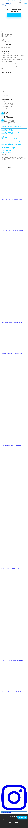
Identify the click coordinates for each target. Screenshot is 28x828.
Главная (3, 74)
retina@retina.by (7, 109)
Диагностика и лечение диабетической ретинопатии (11, 67)
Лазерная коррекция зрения (8, 57)
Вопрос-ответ (5, 76)
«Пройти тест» (22, 817)
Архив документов (6, 152)
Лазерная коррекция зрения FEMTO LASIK (12, 55)
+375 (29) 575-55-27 (18, 4)
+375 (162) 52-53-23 (18, 5)
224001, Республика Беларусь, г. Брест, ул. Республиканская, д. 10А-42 (9, 122)
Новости (3, 83)
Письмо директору (6, 150)
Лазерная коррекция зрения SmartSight (11, 59)
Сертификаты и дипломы (7, 93)
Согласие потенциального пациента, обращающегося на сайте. (10, 146)
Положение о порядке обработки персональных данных (10, 130)
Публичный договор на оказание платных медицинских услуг (12, 127)
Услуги (3, 91)
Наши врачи (4, 80)
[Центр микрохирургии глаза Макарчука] (6, 4)
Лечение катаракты (6, 61)
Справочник (4, 95)
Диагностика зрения (6, 53)
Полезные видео (5, 87)
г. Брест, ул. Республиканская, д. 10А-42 (15, 0)
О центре (3, 85)
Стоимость (4, 89)
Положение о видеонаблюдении (10, 149)
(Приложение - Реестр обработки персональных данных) (10, 139)
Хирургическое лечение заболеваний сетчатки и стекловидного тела (13, 64)
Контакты (3, 78)
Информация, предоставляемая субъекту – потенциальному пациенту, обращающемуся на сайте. (12, 143)
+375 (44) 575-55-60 (18, 2)
